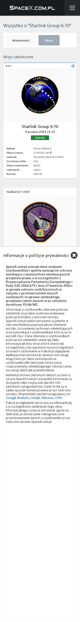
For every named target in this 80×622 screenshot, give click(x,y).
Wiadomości (21, 40)
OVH (58, 398)
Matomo (48, 398)
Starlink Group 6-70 (40, 126)
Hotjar (35, 398)
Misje (49, 40)
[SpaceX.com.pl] (32, 7)
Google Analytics (18, 398)
